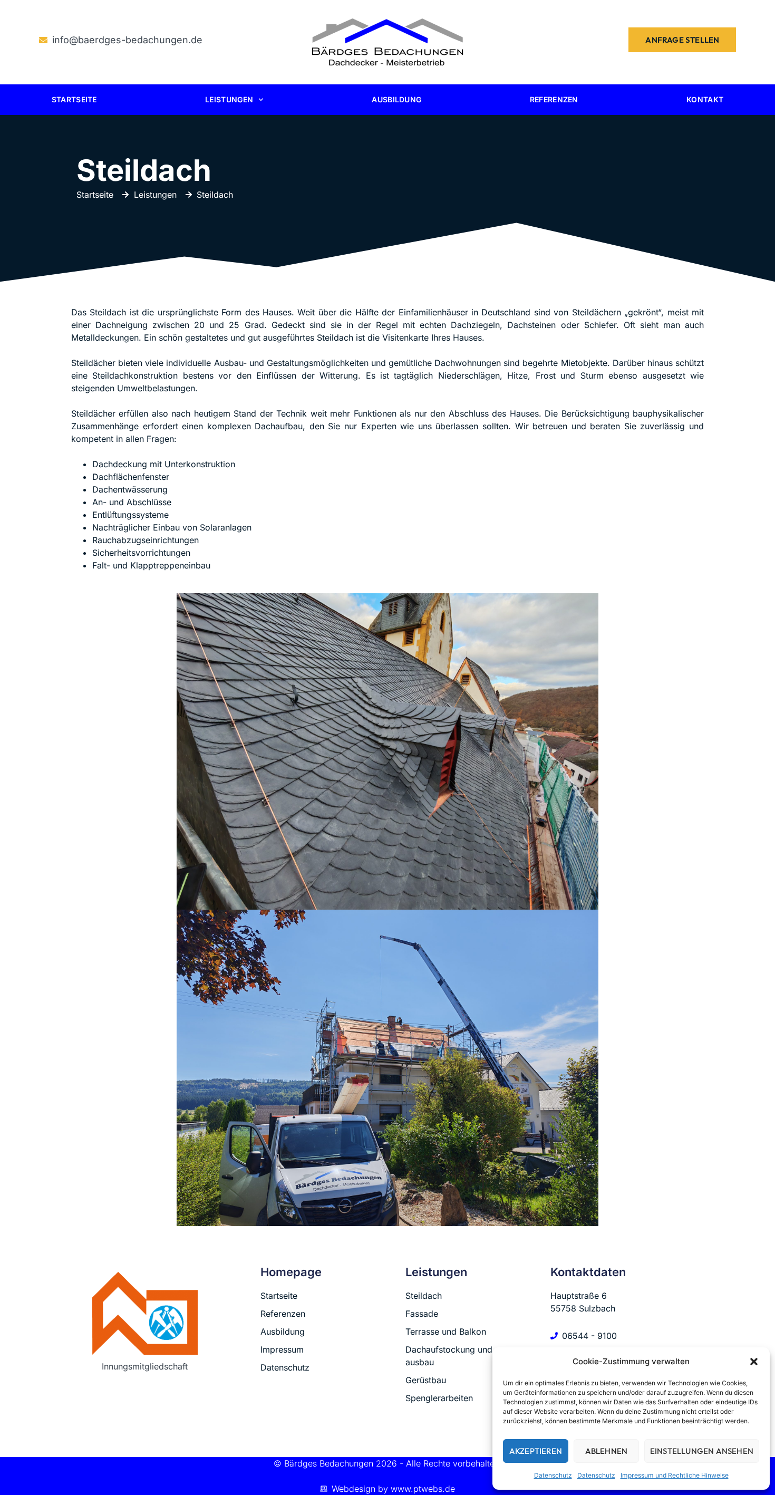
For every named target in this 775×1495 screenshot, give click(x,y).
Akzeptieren (535, 1451)
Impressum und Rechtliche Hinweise (675, 1475)
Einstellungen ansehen (701, 1451)
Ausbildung (396, 99)
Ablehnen (606, 1451)
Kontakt (704, 99)
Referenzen (554, 99)
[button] (754, 1361)
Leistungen (229, 99)
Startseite (74, 99)
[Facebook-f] (134, 1405)
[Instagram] (156, 1405)
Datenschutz (553, 1475)
